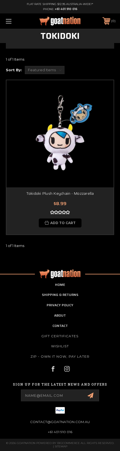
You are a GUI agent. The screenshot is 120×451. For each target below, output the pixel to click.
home (60, 284)
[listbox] (44, 70)
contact (60, 325)
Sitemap (61, 446)
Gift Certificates (59, 336)
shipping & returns (60, 294)
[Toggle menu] (17, 21)
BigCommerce (68, 443)
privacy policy (60, 305)
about (60, 315)
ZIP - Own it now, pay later (60, 356)
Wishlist (60, 346)
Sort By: (14, 70)
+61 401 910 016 (66, 9)
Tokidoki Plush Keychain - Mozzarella (60, 193)
